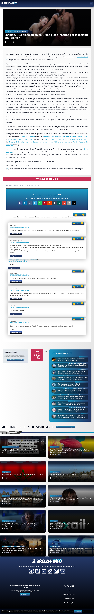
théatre (36, 185)
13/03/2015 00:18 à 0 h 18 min (19, 323)
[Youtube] (44, 571)
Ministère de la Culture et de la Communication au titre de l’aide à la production (39, 142)
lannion (21, 185)
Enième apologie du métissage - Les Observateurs (22, 260)
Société (24, 31)
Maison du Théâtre (28, 136)
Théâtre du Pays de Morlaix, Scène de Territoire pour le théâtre (64, 136)
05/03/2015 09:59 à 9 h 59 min (18, 261)
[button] (91, 3)
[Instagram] (56, 571)
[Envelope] (62, 571)
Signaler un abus (16, 233)
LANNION (15, 31)
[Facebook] (31, 571)
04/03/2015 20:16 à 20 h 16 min (20, 242)
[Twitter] (37, 571)
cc (7, 169)
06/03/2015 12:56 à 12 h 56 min (20, 290)
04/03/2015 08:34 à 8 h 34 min (19, 227)
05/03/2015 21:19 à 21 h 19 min (20, 275)
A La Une (8, 31)
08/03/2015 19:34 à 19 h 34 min (20, 307)
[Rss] (50, 571)
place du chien (29, 185)
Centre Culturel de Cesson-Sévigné (20, 139)
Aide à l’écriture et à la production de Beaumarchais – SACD (66, 139)
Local (20, 31)
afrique (15, 185)
